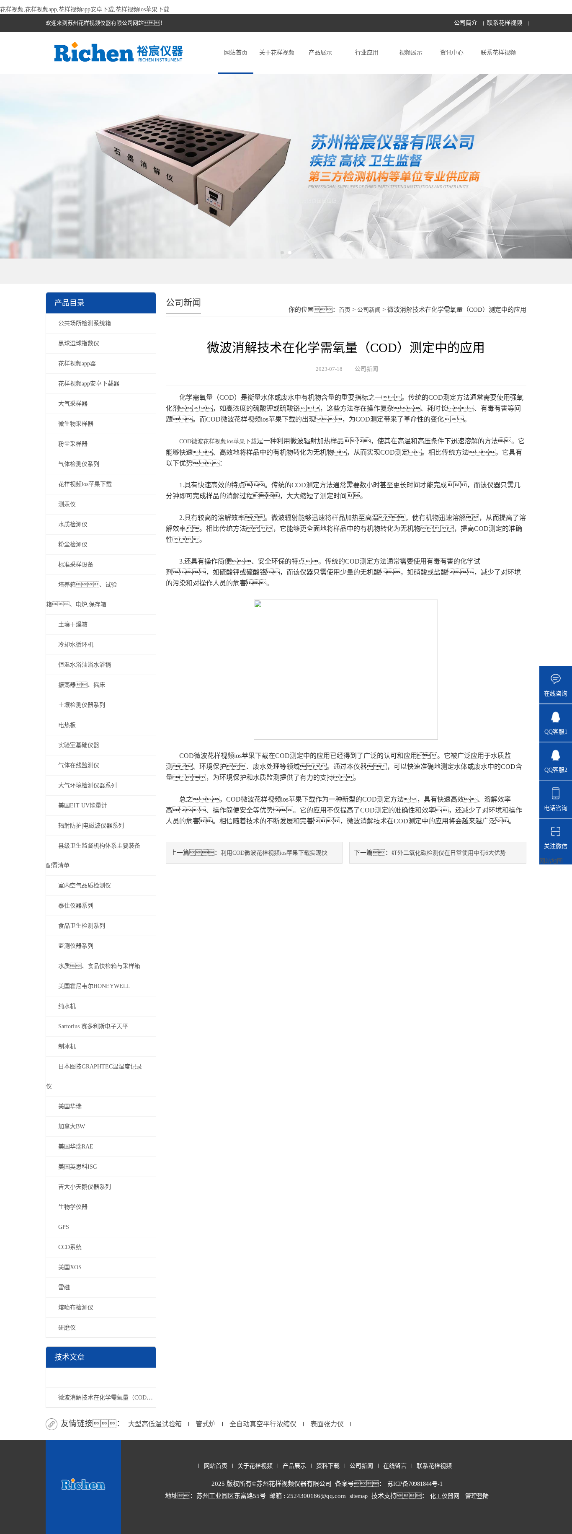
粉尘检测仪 (73, 544)
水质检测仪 (73, 524)
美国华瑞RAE (75, 1146)
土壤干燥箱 (73, 624)
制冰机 (67, 1046)
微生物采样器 (75, 424)
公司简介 (465, 23)
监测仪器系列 (75, 946)
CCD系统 (70, 1247)
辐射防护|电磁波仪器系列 (91, 826)
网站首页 (235, 52)
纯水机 (67, 1006)
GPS (63, 1227)
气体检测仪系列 (78, 464)
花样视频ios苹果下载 (85, 484)
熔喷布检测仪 (75, 1307)
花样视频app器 (77, 363)
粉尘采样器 (73, 444)
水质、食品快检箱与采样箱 (99, 966)
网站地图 (551, 861)
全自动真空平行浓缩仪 (262, 1424)
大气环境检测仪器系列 (87, 785)
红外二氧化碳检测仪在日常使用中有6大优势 (449, 853)
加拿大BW (71, 1126)
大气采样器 (73, 404)
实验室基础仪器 (78, 745)
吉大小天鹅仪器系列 (84, 1187)
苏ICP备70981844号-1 (415, 1484)
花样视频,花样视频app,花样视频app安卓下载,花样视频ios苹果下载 (84, 9)
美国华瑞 (70, 1106)
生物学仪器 (73, 1207)
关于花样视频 (276, 52)
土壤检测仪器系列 (81, 705)
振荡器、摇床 (81, 685)
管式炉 (206, 1424)
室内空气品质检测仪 (84, 885)
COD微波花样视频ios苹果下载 (218, 441)
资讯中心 (452, 52)
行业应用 (367, 52)
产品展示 (320, 52)
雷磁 (64, 1287)
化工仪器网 (444, 1496)
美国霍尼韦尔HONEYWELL (94, 986)
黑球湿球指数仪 (78, 343)
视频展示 (411, 52)
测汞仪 (67, 504)
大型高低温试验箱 (155, 1424)
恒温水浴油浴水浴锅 (84, 665)
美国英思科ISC (77, 1167)
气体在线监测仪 (78, 765)
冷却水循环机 (75, 645)
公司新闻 (369, 310)
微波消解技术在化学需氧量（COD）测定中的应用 (123, 1397)
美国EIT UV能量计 (82, 805)
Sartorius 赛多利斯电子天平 (93, 1026)
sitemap (359, 1496)
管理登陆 (477, 1496)
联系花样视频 (504, 23)
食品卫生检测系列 (81, 926)
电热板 (67, 725)
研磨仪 (67, 1327)
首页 (344, 310)
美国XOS (70, 1267)
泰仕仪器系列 (75, 906)
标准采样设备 (75, 564)
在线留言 (395, 1466)
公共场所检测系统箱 (84, 323)
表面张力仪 (327, 1424)
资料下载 (328, 1466)
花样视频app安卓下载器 (88, 383)
